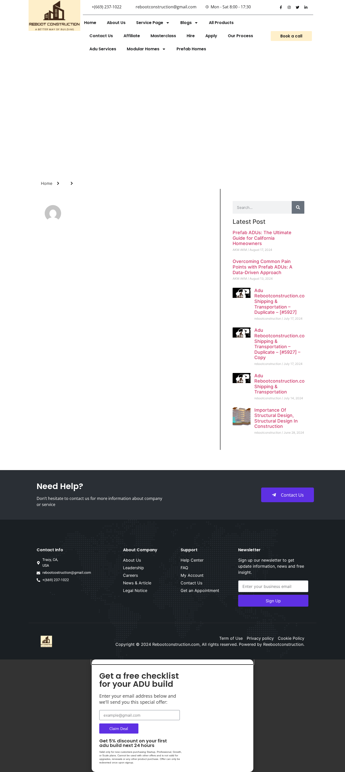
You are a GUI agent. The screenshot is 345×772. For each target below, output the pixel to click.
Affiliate (132, 36)
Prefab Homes (191, 49)
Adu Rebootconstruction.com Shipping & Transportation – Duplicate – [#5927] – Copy (281, 343)
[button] (172, 661)
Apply (211, 36)
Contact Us (101, 36)
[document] (172, 715)
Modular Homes (143, 49)
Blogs (186, 23)
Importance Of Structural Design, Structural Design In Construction (276, 418)
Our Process (240, 36)
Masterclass (163, 36)
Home (90, 23)
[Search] (298, 207)
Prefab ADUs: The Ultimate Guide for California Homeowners (262, 238)
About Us (116, 23)
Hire (191, 36)
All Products (221, 23)
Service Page (149, 23)
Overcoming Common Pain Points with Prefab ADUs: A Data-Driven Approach (262, 267)
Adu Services (102, 49)
